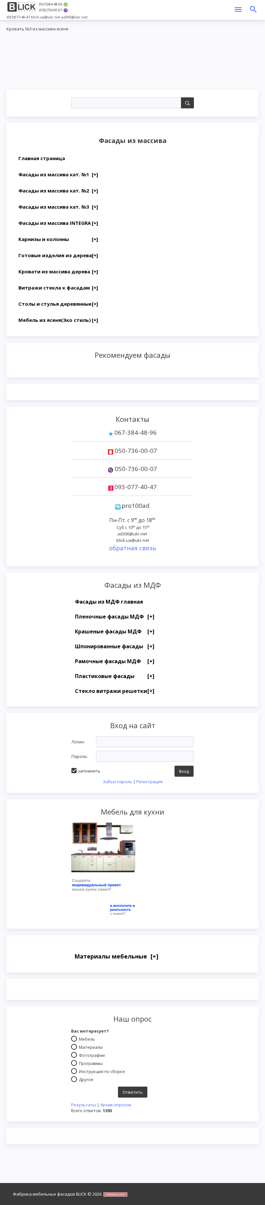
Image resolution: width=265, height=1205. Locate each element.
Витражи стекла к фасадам (58, 287)
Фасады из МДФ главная (109, 601)
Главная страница (41, 158)
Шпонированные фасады (114, 646)
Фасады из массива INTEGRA (58, 223)
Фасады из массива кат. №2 (58, 190)
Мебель (87, 1039)
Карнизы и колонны (58, 239)
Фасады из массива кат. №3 (58, 206)
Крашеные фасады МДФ (114, 631)
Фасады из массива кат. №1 (58, 174)
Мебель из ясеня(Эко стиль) (58, 320)
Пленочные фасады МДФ (114, 616)
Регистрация (149, 781)
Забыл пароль (117, 781)
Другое (86, 1079)
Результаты (83, 1105)
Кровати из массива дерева (58, 271)
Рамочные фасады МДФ (114, 661)
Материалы (91, 1047)
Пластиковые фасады (114, 676)
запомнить (89, 771)
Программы (91, 1063)
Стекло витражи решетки (114, 691)
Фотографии (92, 1055)
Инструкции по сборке (102, 1071)
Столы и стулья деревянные (58, 304)
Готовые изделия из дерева (58, 255)
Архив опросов (115, 1105)
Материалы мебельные (116, 956)
